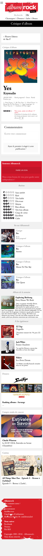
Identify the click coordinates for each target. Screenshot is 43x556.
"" (22, 311)
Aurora (19, 251)
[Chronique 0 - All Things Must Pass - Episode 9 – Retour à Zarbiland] (21, 467)
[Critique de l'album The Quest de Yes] (7, 288)
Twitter (7, 527)
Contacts (7, 506)
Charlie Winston (9, 440)
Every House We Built (25, 300)
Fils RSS (7, 529)
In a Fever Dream (23, 360)
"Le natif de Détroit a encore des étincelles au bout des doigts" (26, 349)
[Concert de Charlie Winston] (21, 436)
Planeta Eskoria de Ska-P (10, 38)
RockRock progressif (21, 238)
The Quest (20, 282)
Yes (7, 88)
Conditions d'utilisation (14, 514)
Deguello (19, 329)
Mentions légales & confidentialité (18, 516)
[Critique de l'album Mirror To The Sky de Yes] (7, 272)
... (3, 405)
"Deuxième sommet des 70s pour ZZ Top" (28, 333)
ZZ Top (19, 326)
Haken (19, 357)
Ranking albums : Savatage (13, 402)
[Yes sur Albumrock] (7, 241)
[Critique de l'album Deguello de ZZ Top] (7, 337)
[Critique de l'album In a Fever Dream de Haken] (7, 368)
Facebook (8, 524)
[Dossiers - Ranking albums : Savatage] (21, 398)
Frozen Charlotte (23, 345)
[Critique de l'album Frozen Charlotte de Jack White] (7, 353)
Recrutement (9, 509)
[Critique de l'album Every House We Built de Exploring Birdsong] (7, 308)
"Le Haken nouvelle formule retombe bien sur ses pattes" (28, 365)
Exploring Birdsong (24, 297)
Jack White (20, 342)
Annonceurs (9, 511)
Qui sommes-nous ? (12, 503)
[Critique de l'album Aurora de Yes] (7, 257)
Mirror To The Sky (23, 267)
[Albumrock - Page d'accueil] (21, 12)
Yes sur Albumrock (21, 225)
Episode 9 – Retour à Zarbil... (14, 483)
